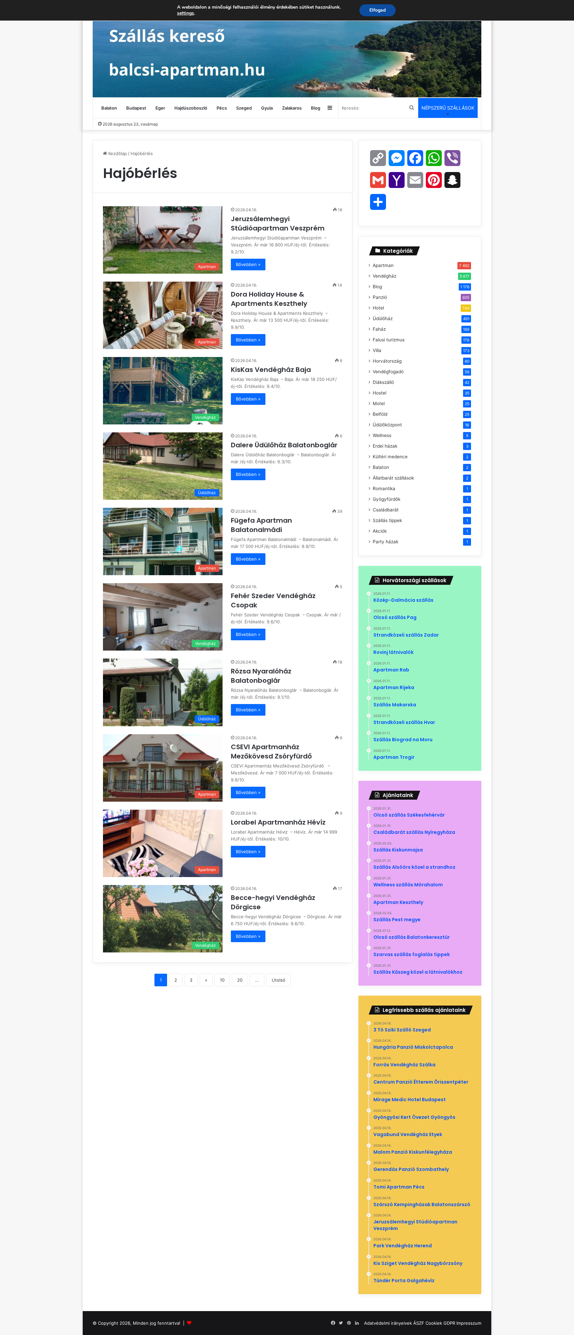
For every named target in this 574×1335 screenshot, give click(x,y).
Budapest (136, 108)
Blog (315, 108)
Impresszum (468, 1323)
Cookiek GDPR (440, 1323)
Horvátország (387, 361)
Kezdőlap (117, 153)
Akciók (380, 531)
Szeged (244, 108)
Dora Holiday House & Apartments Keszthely (270, 299)
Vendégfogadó (388, 371)
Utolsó (278, 980)
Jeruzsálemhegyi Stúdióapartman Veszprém (278, 223)
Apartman (383, 265)
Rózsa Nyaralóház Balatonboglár (261, 676)
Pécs (222, 108)
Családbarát (386, 509)
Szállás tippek (387, 520)
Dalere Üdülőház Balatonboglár (285, 445)
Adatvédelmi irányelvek (388, 1323)
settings (185, 13)
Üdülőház (383, 318)
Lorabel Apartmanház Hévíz (279, 822)
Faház (379, 329)
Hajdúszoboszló (190, 108)
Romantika (384, 488)
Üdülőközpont (387, 424)
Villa (377, 350)
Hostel (379, 393)
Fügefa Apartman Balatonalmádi (261, 525)
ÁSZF (418, 1323)
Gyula (267, 108)
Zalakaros (292, 108)
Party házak (385, 541)
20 (239, 980)
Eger (160, 108)
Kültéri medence (390, 456)
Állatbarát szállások (393, 478)
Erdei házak (385, 446)
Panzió (380, 297)
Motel (379, 403)
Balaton (109, 108)
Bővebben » (248, 264)
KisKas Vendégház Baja (272, 369)
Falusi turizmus (389, 339)
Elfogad (377, 10)
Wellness (382, 435)
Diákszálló (383, 382)
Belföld (380, 414)
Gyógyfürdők (386, 499)
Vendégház (384, 276)
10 (222, 980)
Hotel (378, 308)
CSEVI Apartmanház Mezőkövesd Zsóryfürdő (273, 751)
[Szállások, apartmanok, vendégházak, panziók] (287, 48)
